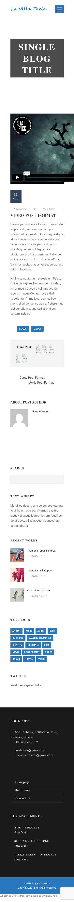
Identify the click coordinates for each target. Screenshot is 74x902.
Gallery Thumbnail (40, 638)
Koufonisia (22, 790)
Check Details (21, 832)
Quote (48, 652)
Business (17, 638)
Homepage (22, 782)
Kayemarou (20, 209)
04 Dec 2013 (39, 556)
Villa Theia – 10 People (35, 854)
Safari (16, 659)
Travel (29, 659)
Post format (31, 652)
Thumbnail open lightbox (41, 550)
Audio (40, 631)
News (23, 329)
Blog (45, 209)
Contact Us (22, 798)
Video (52, 209)
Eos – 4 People (27, 827)
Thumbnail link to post (39, 570)
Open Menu (59, 9)
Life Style (33, 645)
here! (55, 895)
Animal (16, 631)
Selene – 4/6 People (31, 841)
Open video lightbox (38, 590)
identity (17, 645)
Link (46, 645)
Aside (29, 631)
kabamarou (43, 883)
